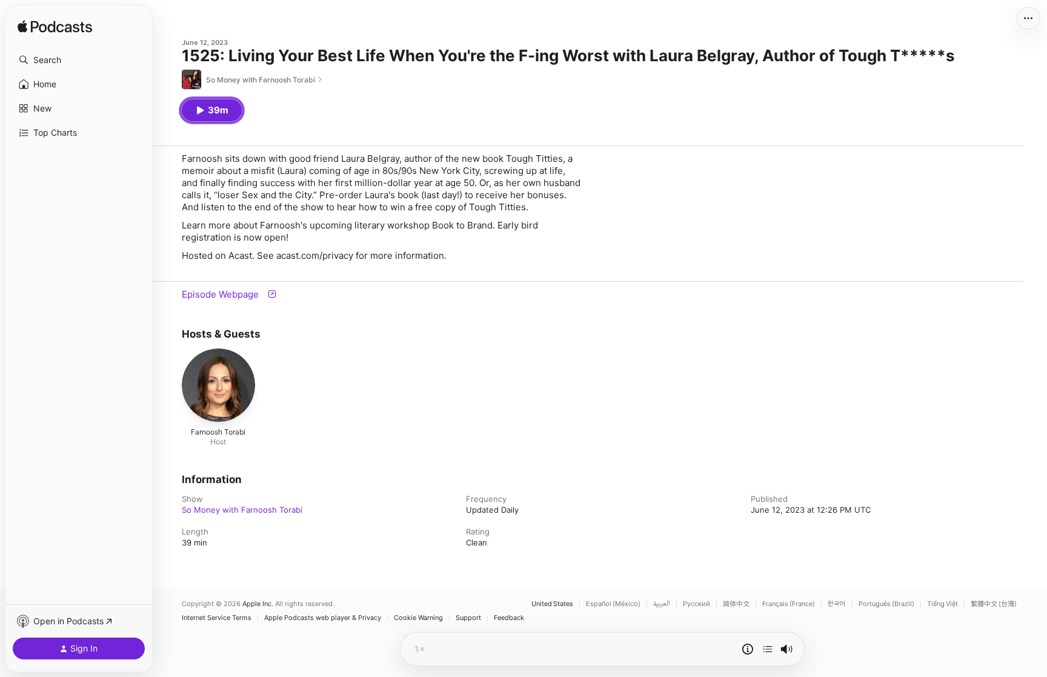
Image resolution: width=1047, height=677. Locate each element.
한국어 (837, 604)
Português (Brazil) (886, 604)
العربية (661, 604)
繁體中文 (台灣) (994, 604)
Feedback (509, 618)
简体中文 (736, 604)
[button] (78, 60)
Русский (696, 604)
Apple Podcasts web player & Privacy (322, 618)
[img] (55, 27)
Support (468, 618)
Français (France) (788, 604)
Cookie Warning (418, 618)
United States (552, 604)
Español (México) (613, 604)
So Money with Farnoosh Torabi (242, 510)
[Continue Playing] (767, 649)
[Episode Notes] (747, 649)
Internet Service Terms (216, 618)
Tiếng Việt (942, 604)
